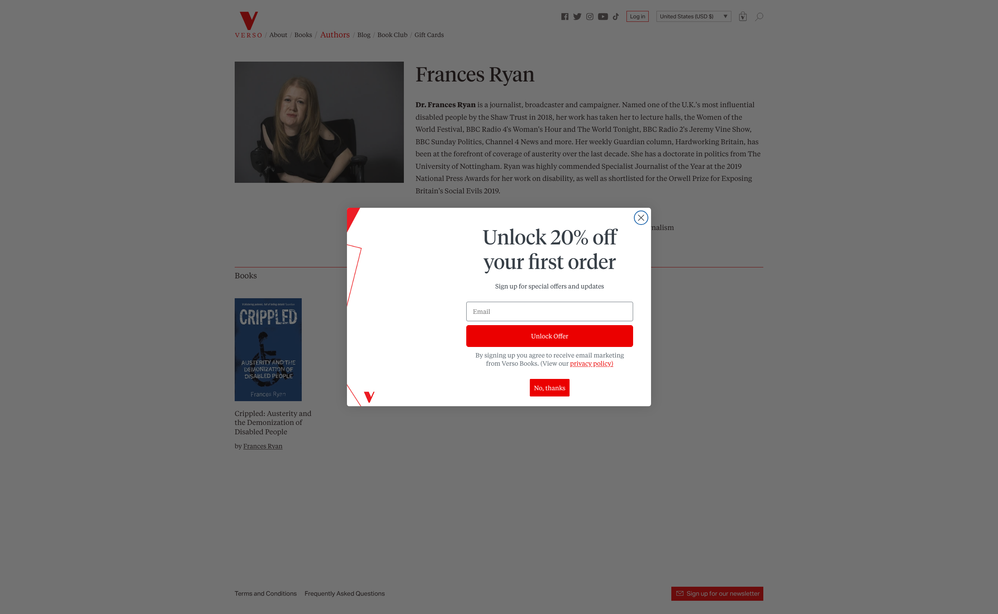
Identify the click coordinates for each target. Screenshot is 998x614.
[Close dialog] (641, 218)
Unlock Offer (549, 336)
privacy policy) (591, 363)
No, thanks (550, 388)
